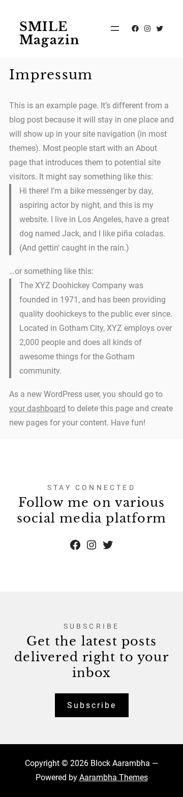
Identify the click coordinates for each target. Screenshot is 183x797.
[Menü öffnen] (115, 28)
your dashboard (37, 408)
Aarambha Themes (113, 777)
